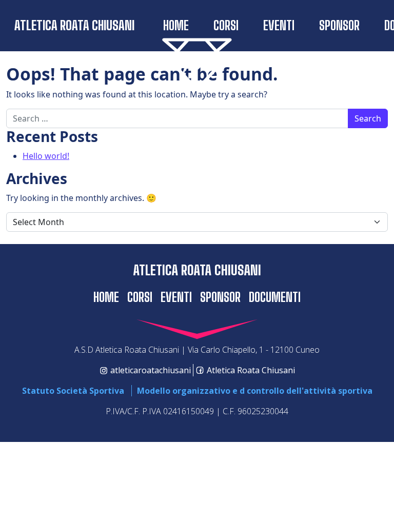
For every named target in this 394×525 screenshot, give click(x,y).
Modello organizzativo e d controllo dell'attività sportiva (254, 390)
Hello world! (46, 155)
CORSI (226, 25)
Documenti (275, 297)
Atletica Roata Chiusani (74, 25)
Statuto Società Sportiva (73, 390)
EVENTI (278, 25)
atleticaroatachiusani (150, 370)
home (176, 25)
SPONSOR (339, 25)
